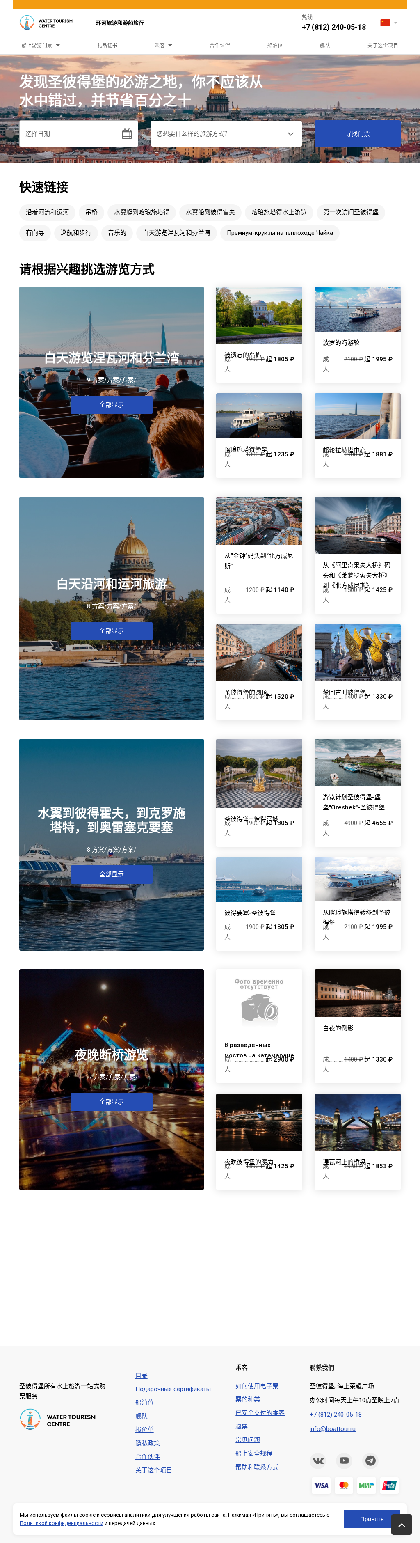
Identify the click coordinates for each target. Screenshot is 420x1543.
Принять (372, 1518)
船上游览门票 (37, 45)
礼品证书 (107, 45)
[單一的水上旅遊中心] (51, 23)
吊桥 (91, 212)
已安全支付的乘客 (260, 1413)
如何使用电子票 (256, 1386)
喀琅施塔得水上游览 (279, 212)
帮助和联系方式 (256, 1467)
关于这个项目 (383, 45)
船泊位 (275, 45)
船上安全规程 (253, 1453)
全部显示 (111, 404)
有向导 (35, 232)
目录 (141, 1376)
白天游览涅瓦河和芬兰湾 (176, 232)
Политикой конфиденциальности (61, 1523)
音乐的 (117, 232)
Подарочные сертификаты (173, 1389)
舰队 (325, 45)
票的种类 (247, 1399)
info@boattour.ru (333, 1429)
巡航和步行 (76, 232)
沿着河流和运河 (47, 212)
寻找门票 (357, 133)
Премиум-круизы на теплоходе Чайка (280, 232)
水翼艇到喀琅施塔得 (141, 212)
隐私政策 (147, 1443)
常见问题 (247, 1440)
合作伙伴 (220, 45)
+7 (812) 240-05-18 (334, 27)
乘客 (160, 45)
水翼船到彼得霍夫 (210, 212)
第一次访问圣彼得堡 (351, 212)
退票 (241, 1426)
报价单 (144, 1429)
